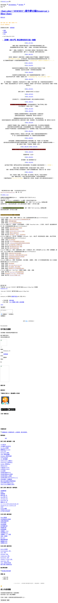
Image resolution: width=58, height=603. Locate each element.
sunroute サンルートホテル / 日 (8, 505)
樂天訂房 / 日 (4, 495)
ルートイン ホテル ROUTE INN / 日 (9, 503)
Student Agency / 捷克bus (6, 460)
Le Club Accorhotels (5, 511)
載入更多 (3, 307)
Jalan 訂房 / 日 (4, 497)
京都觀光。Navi (4, 531)
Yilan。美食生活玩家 (6, 562)
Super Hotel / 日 (4, 500)
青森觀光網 (3, 527)
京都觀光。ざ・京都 (6, 534)
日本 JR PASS (4, 465)
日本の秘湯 (3, 522)
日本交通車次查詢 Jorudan (7, 482)
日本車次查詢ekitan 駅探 (7, 474)
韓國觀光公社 (4, 541)
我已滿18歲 (3, 600)
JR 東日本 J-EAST (5, 467)
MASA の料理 (4, 549)
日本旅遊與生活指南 (6, 519)
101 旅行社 (3, 444)
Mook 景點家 (4, 517)
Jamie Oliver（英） (5, 561)
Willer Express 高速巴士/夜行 (7, 484)
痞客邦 (13, 296)
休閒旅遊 (12, 27)
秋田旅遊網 (3, 529)
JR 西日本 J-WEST (5, 469)
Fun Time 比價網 (5, 448)
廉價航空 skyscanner (5, 449)
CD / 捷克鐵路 (4, 459)
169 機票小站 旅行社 (6, 446)
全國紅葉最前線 (4, 521)
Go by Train (3, 451)
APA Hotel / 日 (4, 498)
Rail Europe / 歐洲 (5, 452)
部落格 (5, 32)
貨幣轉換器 (3, 490)
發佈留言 (3, 315)
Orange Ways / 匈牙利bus (6, 462)
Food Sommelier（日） (6, 551)
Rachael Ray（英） (5, 557)
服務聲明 (42, 583)
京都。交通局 (4, 536)
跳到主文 (3, 17)
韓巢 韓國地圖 (4, 539)
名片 (4, 34)
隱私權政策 (37, 583)
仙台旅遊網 (3, 524)
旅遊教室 (3, 493)
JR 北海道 (3, 470)
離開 (8, 600)
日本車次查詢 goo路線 (6, 476)
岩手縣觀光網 (4, 526)
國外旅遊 (11, 300)
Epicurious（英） (5, 554)
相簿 (4, 30)
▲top (2, 304)
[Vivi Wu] (5, 381)
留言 (16, 296)
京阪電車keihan (4, 532)
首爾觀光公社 (4, 543)
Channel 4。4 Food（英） (7, 559)
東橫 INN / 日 (4, 502)
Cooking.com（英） (5, 556)
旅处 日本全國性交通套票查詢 (8, 481)
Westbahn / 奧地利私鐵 (6, 456)
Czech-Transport (4, 457)
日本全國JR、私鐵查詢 (6, 479)
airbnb (2, 492)
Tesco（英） (4, 552)
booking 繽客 (4, 508)
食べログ (3, 537)
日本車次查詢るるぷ (6, 472)
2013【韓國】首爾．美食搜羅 (16, 302)
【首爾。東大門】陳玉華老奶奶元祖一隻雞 (19, 40)
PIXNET (18, 583)
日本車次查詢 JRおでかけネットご (9, 477)
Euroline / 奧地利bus (5, 464)
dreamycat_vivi (4, 288)
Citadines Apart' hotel (5, 509)
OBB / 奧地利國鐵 (5, 454)
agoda (2, 507)
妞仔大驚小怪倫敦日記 (6, 564)
